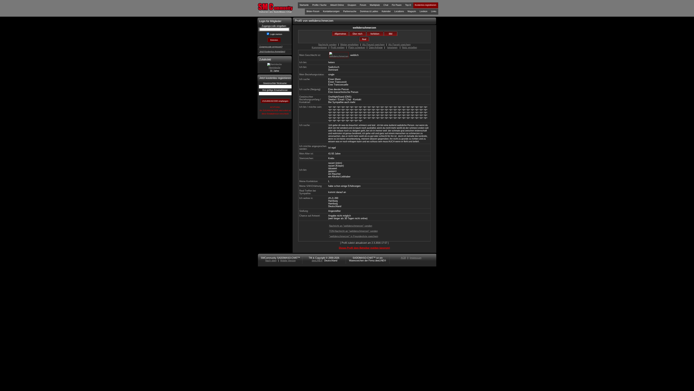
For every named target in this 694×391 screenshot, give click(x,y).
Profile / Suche (319, 5)
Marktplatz (375, 5)
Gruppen (352, 5)
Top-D (408, 5)
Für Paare (397, 5)
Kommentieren (319, 47)
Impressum (415, 258)
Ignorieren (392, 47)
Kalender (386, 11)
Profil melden (337, 47)
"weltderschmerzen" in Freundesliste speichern (353, 236)
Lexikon (423, 11)
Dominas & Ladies (369, 11)
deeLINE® (317, 260)
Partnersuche (349, 11)
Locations (399, 11)
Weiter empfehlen (349, 44)
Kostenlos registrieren (425, 5)
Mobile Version (288, 260)
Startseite (304, 5)
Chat (386, 5)
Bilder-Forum (313, 11)
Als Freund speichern (373, 44)
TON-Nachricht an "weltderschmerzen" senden (353, 231)
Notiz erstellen (409, 47)
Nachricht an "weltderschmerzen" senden (350, 225)
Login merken (276, 34)
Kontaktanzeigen (331, 11)
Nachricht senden (327, 44)
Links (433, 11)
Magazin (412, 11)
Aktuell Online (337, 5)
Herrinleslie (274, 67)
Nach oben (271, 260)
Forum (363, 5)
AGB (403, 258)
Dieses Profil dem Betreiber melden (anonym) (364, 248)
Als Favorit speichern (399, 44)
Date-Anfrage (376, 47)
